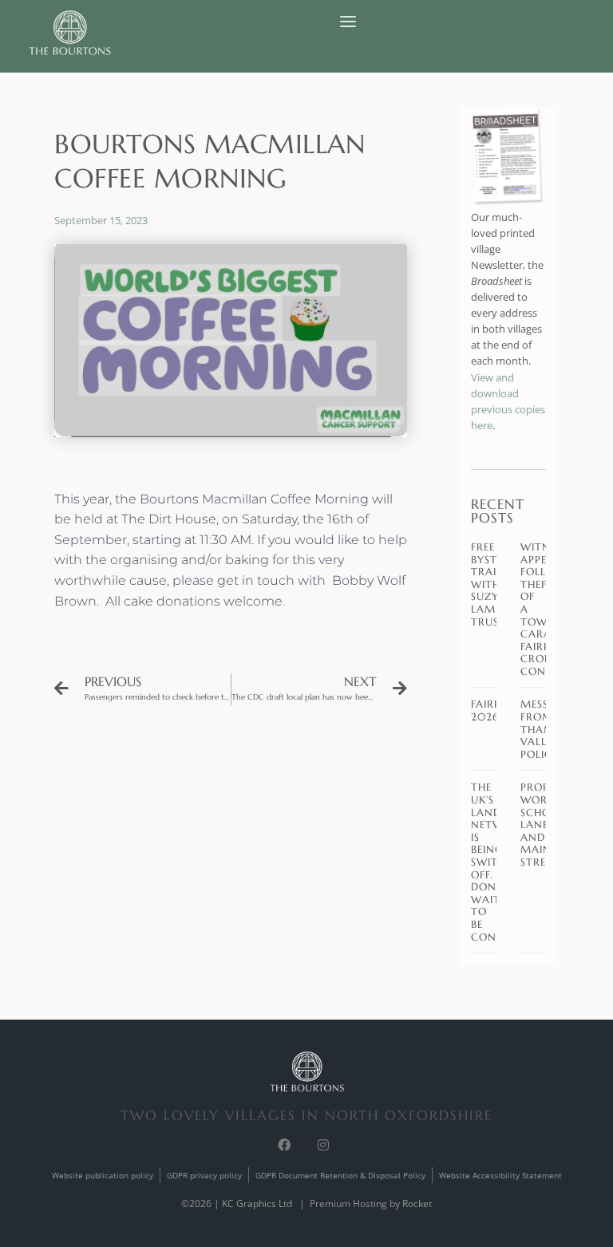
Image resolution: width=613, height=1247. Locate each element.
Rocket (417, 1203)
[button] (348, 22)
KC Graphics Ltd (257, 1203)
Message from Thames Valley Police (545, 728)
